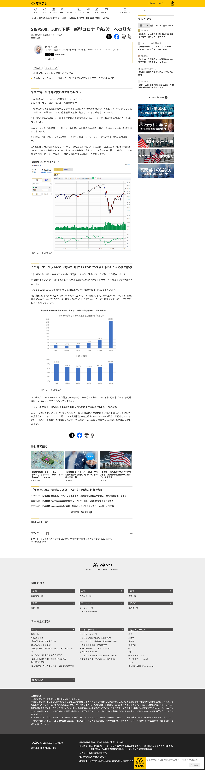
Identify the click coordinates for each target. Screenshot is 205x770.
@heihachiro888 (61, 54)
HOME (33, 18)
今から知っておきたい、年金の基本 (95, 638)
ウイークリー (157, 25)
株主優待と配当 (38, 662)
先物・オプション (136, 655)
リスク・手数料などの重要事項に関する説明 (150, 720)
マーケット (86, 603)
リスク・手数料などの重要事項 (93, 753)
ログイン (162, 3)
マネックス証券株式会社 (100, 760)
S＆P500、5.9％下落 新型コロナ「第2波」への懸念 (88, 18)
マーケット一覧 (86, 608)
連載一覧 (35, 608)
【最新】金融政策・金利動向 (43, 641)
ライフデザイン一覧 (88, 634)
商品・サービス (137, 629)
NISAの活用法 (37, 638)
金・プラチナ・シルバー (139, 659)
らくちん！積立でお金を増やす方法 (46, 655)
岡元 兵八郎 (51, 46)
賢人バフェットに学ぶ (40, 645)
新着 (34, 590)
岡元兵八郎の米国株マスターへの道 (52, 18)
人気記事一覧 (85, 595)
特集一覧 (35, 634)
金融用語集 (38, 679)
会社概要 (116, 760)
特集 (34, 629)
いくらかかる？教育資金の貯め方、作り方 (98, 655)
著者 (132, 590)
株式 (130, 634)
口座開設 (151, 3)
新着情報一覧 (37, 595)
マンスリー (169, 25)
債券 (130, 648)
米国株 (38, 67)
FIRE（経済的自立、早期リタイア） (95, 648)
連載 (34, 603)
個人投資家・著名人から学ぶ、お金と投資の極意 (52, 665)
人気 (83, 590)
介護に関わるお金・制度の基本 (93, 645)
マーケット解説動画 (88, 611)
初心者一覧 (133, 608)
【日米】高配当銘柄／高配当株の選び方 (48, 658)
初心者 (133, 603)
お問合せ (125, 760)
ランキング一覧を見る (154, 97)
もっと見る (50, 59)
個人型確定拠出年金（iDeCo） (141, 666)
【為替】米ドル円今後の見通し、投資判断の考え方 (52, 650)
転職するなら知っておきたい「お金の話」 (98, 659)
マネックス (52, 67)
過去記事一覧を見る (80, 512)
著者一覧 (132, 595)
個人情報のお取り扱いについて (93, 756)
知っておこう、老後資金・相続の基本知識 (98, 641)
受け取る (194, 765)
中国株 (131, 641)
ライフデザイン (89, 629)
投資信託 (132, 645)
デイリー (145, 25)
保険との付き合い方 (88, 652)
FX (129, 652)
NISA (130, 662)
